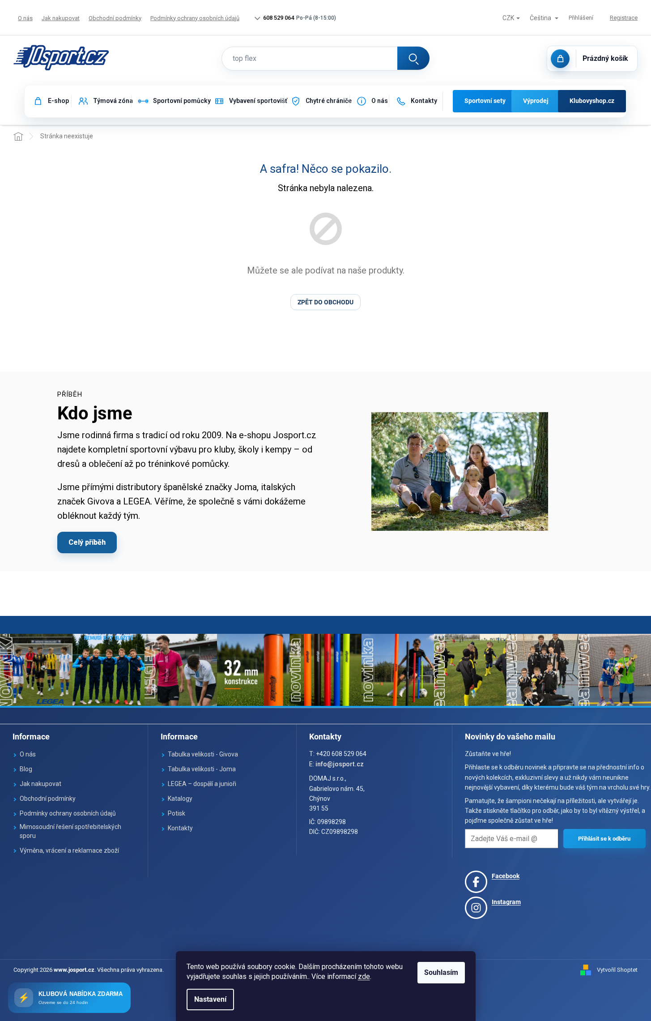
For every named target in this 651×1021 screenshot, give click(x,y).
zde (364, 976)
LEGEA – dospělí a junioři (202, 783)
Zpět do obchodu (325, 302)
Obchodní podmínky (115, 18)
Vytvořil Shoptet (617, 969)
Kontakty (180, 828)
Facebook (505, 876)
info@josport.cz (339, 764)
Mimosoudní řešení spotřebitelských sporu (70, 831)
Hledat (413, 58)
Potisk (176, 813)
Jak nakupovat (61, 18)
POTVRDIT (604, 838)
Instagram (506, 902)
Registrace (624, 17)
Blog (26, 769)
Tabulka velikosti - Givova (203, 754)
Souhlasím (441, 972)
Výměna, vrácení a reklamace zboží (69, 850)
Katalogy (180, 798)
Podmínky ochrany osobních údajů (194, 18)
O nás (25, 18)
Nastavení (210, 999)
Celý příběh (87, 542)
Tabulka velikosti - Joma (202, 769)
